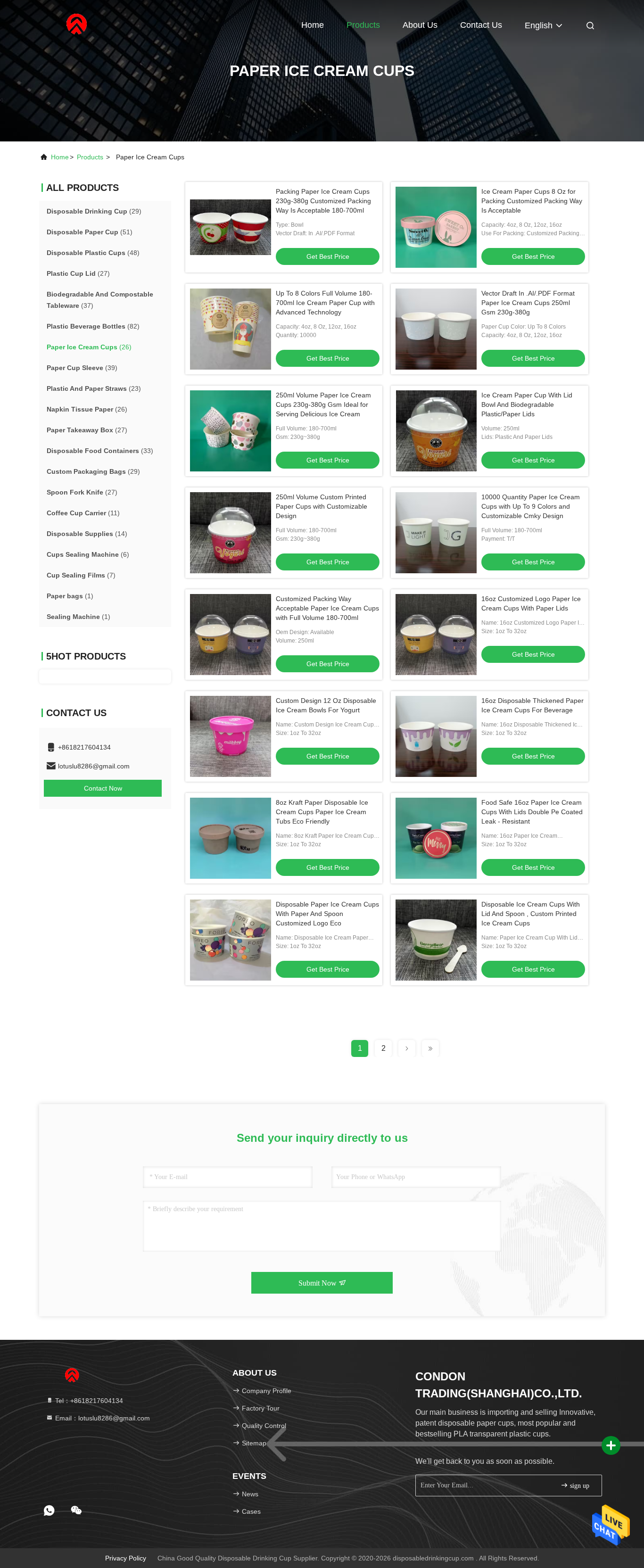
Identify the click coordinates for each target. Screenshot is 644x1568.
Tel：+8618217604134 (88, 1400)
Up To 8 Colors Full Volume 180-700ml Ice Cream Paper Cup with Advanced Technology (325, 302)
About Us (420, 25)
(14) (87, 533)
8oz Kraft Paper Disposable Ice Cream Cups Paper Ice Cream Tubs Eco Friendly (322, 812)
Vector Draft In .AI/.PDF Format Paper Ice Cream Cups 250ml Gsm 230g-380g (528, 302)
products (90, 157)
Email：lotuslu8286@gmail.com (101, 1418)
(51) (89, 232)
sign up (578, 1485)
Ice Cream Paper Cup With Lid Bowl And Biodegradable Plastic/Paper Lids (526, 404)
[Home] (77, 23)
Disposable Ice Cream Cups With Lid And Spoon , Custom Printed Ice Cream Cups (530, 913)
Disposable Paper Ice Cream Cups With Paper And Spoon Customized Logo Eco (327, 913)
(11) (83, 513)
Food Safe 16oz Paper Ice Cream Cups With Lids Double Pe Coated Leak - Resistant (532, 812)
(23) (94, 388)
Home (312, 25)
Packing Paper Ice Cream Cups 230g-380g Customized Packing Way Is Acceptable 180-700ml (323, 201)
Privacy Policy (125, 1558)
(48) (93, 252)
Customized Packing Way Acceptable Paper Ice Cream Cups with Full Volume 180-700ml (327, 608)
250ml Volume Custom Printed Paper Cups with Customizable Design (321, 506)
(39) (82, 367)
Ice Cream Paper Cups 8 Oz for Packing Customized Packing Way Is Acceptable (531, 201)
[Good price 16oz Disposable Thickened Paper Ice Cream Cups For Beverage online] (436, 736)
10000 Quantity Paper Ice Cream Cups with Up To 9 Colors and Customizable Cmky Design (530, 506)
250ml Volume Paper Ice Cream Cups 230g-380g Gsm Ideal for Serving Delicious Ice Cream (323, 404)
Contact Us (481, 25)
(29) (94, 211)
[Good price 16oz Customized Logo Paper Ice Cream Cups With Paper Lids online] (436, 634)
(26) (89, 347)
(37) (100, 299)
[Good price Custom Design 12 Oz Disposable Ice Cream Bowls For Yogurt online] (230, 736)
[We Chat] (76, 1510)
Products (363, 25)
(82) (93, 326)
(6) (88, 554)
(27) (78, 273)
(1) (70, 596)
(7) (81, 575)
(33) (100, 450)
